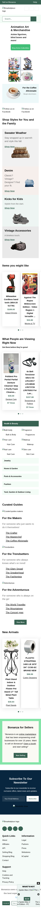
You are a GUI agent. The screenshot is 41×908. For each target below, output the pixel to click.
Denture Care (11, 399)
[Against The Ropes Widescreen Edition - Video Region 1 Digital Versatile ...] (30, 299)
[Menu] (37, 9)
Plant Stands (11, 705)
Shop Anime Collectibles (20, 48)
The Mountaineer (14, 608)
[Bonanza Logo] (9, 10)
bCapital (25, 856)
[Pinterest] (15, 828)
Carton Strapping (30, 678)
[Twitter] (10, 828)
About (4, 840)
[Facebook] (4, 828)
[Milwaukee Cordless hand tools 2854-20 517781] (11, 299)
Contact (5, 860)
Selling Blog (7, 852)
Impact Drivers (11, 313)
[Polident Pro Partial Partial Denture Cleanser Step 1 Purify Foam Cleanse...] (11, 381)
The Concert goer (14, 612)
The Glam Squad (14, 569)
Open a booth (30, 744)
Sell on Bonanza (9, 2)
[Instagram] (20, 828)
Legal (24, 840)
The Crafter (11, 533)
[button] (18, 330)
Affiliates (5, 844)
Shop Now (10, 147)
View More (20, 622)
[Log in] (32, 9)
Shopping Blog (8, 856)
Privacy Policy (8, 882)
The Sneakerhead (15, 572)
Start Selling (20, 755)
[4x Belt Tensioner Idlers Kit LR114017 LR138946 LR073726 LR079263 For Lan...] (30, 381)
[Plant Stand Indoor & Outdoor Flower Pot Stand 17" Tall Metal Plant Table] (11, 673)
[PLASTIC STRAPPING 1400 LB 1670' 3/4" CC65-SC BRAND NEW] (30, 673)
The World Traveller (16, 604)
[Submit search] (33, 18)
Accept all (6, 903)
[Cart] (26, 9)
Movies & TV (30, 324)
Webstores (26, 852)
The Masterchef (14, 537)
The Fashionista (14, 576)
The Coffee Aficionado (17, 541)
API (3, 848)
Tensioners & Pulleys (30, 402)
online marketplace (27, 734)
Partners (25, 844)
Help (35, 2)
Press (24, 848)
